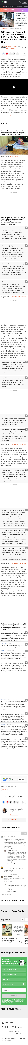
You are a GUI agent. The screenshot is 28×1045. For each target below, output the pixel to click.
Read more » (14, 815)
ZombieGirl (7, 836)
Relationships (5, 28)
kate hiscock (14, 156)
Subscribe (14, 995)
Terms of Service (6, 1040)
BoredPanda (5, 2)
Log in (24, 2)
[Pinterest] (7, 1027)
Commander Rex (8, 867)
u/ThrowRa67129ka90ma (18, 297)
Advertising (18, 1031)
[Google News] (21, 1027)
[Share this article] (24, 53)
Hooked (9, 850)
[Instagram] (5, 1027)
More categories (8, 984)
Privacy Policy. (12, 1002)
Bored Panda (7, 1022)
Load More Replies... (12, 863)
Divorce (4, 789)
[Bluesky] (13, 1027)
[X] (10, 1027)
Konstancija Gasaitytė (11, 46)
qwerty (9, 883)
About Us (4, 1033)
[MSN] (18, 1027)
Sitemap (22, 1033)
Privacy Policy (21, 1038)
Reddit (10, 116)
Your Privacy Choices (7, 1031)
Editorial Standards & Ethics (9, 1038)
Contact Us (15, 1033)
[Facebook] (2, 1027)
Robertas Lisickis (10, 48)
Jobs (9, 1033)
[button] (22, 919)
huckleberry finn (8, 876)
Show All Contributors (14, 820)
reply (11, 848)
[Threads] (15, 1027)
